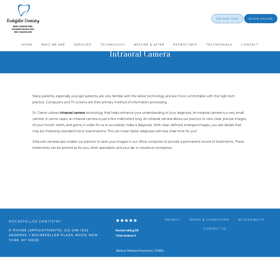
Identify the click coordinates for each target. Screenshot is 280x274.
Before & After (149, 44)
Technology (113, 44)
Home (27, 44)
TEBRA (159, 250)
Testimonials (219, 44)
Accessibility (251, 219)
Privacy (173, 219)
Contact (249, 44)
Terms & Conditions (209, 219)
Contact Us (215, 228)
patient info (185, 44)
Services (83, 44)
